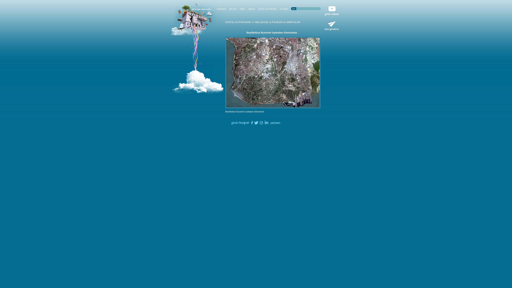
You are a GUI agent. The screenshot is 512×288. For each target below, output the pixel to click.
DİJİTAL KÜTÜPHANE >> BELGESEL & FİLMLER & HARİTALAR (262, 22)
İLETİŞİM (284, 9)
